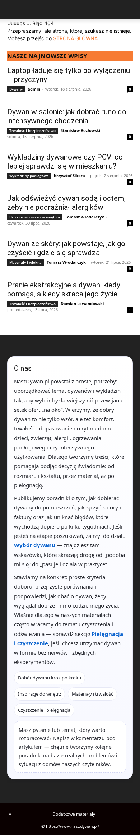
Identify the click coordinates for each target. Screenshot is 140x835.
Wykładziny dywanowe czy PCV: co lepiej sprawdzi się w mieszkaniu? (65, 161)
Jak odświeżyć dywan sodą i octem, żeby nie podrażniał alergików (66, 203)
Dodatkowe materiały (73, 814)
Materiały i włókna (25, 262)
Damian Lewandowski (82, 303)
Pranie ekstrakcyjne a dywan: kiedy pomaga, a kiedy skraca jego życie (63, 289)
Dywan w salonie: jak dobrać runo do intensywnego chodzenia (66, 116)
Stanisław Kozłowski (80, 130)
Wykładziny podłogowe (29, 175)
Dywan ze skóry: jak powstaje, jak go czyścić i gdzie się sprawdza (66, 248)
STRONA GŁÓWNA (75, 38)
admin (34, 89)
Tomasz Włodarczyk (84, 217)
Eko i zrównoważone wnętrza (34, 217)
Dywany (16, 89)
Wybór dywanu (34, 545)
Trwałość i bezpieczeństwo (32, 130)
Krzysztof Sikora (69, 175)
